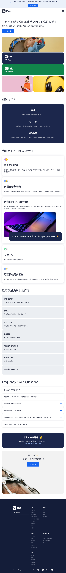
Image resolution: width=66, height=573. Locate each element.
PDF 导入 (33, 521)
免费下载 (33, 5)
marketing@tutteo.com (33, 443)
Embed (45, 545)
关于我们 (33, 555)
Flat (44, 536)
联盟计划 (33, 564)
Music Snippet (46, 540)
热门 (44, 510)
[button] (63, 11)
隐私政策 (33, 545)
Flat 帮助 (33, 536)
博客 (32, 557)
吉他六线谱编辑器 (35, 519)
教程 (32, 543)
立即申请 (8, 31)
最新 (44, 512)
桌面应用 (33, 523)
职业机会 (33, 562)
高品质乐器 (33, 514)
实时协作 (33, 512)
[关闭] (64, 4)
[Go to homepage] (6, 11)
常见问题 (33, 540)
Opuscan (45, 543)
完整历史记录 (34, 516)
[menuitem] (36, 510)
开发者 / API (34, 547)
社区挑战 (45, 516)
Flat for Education (47, 538)
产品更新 (33, 560)
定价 (32, 525)
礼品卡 (32, 528)
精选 (44, 514)
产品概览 (33, 510)
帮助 (32, 538)
